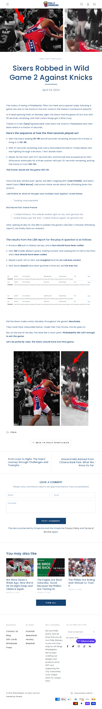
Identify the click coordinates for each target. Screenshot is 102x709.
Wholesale (11, 643)
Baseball (30, 643)
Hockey (30, 639)
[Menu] (7, 4)
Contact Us (12, 631)
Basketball (31, 635)
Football (30, 631)
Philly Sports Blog (53, 59)
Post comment (51, 521)
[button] (81, 4)
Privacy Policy (72, 528)
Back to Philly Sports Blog (52, 442)
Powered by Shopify (14, 697)
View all (51, 603)
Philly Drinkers (18, 693)
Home (42, 59)
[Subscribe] (94, 632)
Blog (8, 635)
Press (9, 647)
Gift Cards (11, 639)
